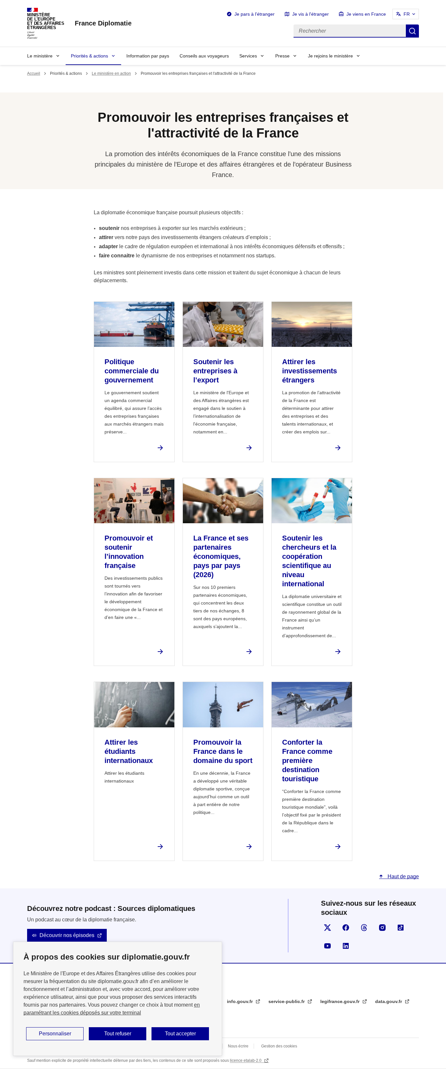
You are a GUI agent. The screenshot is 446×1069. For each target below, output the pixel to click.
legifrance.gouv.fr (340, 1001)
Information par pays (147, 55)
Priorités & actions (89, 55)
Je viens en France (366, 14)
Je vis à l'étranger (310, 14)
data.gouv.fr (389, 1001)
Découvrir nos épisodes (67, 935)
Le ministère (40, 55)
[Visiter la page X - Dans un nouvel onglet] (327, 927)
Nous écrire (238, 1046)
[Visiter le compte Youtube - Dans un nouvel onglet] (327, 945)
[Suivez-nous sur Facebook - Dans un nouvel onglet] (345, 927)
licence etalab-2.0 (246, 1060)
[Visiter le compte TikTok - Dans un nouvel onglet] (400, 927)
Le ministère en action (111, 73)
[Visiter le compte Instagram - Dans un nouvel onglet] (382, 927)
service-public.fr (287, 1001)
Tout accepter (180, 1033)
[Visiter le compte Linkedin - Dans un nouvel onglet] (345, 945)
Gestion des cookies (279, 1046)
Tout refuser (117, 1033)
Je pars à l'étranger (254, 14)
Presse (282, 55)
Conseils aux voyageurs (204, 55)
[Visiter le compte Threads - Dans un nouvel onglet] (364, 927)
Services (248, 55)
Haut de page (402, 876)
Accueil (33, 73)
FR (407, 14)
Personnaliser (55, 1033)
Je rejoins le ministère (330, 55)
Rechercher (412, 31)
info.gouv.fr (240, 1001)
